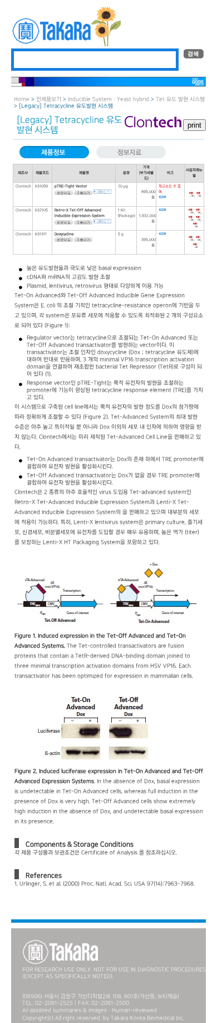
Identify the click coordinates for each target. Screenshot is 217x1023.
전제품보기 (48, 99)
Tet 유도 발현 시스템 (180, 99)
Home (21, 99)
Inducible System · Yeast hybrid (108, 99)
